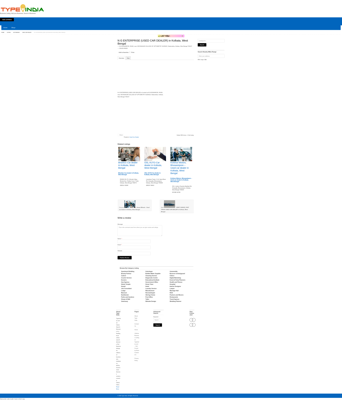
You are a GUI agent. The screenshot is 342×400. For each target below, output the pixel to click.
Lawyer (172, 288)
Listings (329, 1)
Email (120, 244)
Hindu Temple (125, 284)
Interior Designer (175, 286)
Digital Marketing (175, 278)
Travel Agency (174, 299)
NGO (171, 293)
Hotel (147, 286)
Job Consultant (126, 288)
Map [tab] (128, 58)
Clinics (172, 275)
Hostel (123, 286)
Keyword (155, 316)
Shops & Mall (125, 299)
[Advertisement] (141, 74)
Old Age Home (150, 295)
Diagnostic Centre (151, 278)
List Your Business (336, 1)
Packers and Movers (176, 295)
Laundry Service (151, 288)
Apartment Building (127, 271)
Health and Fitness (176, 282)
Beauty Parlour (126, 273)
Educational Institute (152, 280)
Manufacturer (149, 290)
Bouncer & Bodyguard (177, 273)
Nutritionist (125, 295)
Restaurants (174, 297)
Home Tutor (149, 284)
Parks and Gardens (127, 297)
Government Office (151, 282)
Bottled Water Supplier (153, 273)
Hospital (172, 284)
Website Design (150, 301)
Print (132, 52)
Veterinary (124, 301)
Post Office (149, 297)
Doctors (124, 280)
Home (324, 1)
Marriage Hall (174, 290)
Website (120, 250)
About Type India (136, 318)
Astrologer (149, 271)
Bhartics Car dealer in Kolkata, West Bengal (128, 165)
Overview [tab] (121, 58)
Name (120, 238)
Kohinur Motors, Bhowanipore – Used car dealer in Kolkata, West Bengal (179, 167)
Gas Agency (125, 282)
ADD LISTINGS (7, 19)
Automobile (16, 32)
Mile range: (201, 59)
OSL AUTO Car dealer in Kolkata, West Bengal (153, 165)
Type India (124, 395)
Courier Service (126, 278)
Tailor (147, 299)
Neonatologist (150, 293)
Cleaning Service (151, 275)
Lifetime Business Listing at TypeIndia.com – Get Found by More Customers (136, 344)
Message (120, 224)
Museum (124, 293)
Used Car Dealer (26, 32)
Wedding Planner (175, 301)
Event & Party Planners (177, 280)
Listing (9, 32)
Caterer (123, 275)
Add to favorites (124, 52)
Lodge (123, 290)
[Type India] (22, 8)
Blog (13, 27)
